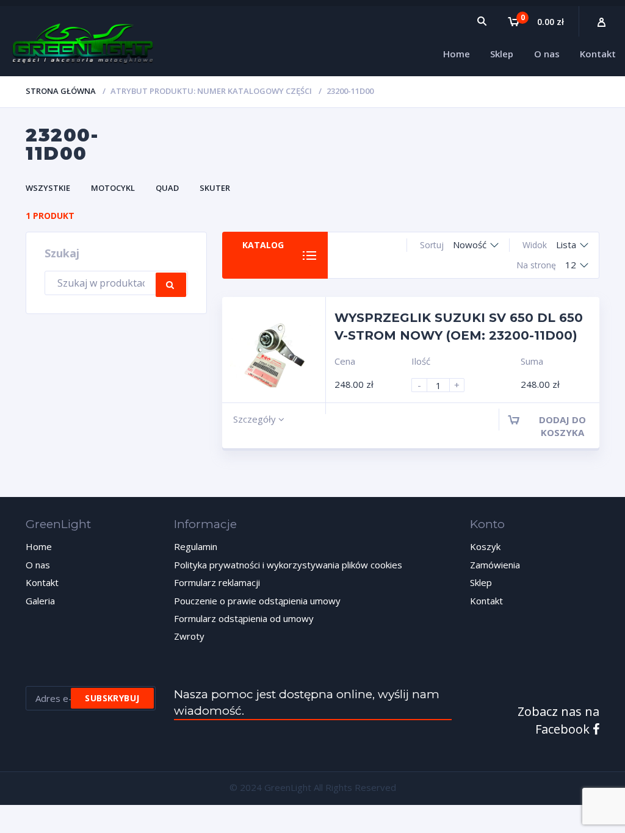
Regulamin (195, 546)
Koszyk (485, 546)
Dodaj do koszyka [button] (562, 425)
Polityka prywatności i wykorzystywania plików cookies (288, 565)
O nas (38, 565)
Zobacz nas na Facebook (558, 720)
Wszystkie (48, 187)
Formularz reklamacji (217, 582)
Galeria (40, 601)
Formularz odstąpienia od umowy (244, 618)
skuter (215, 187)
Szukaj (171, 285)
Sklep (481, 582)
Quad (167, 187)
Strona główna (61, 90)
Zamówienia (495, 565)
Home (39, 546)
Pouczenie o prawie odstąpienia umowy (257, 601)
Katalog (263, 245)
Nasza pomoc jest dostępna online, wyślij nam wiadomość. (306, 702)
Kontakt (42, 582)
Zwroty (189, 636)
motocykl (113, 187)
